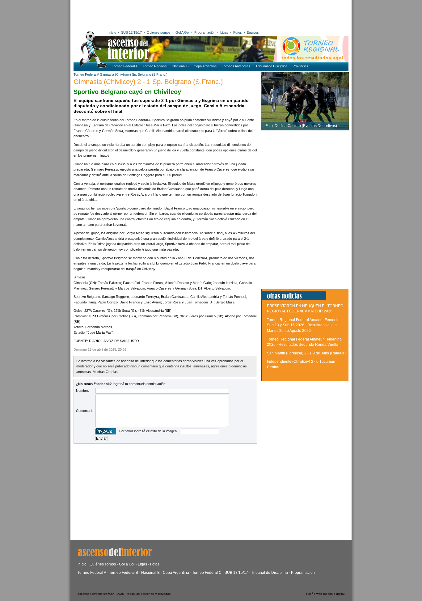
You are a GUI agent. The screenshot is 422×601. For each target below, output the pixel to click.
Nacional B (180, 66)
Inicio (112, 32)
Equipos (253, 32)
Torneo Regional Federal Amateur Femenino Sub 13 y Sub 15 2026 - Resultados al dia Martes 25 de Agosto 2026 (304, 325)
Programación (204, 32)
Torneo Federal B (123, 572)
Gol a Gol (127, 564)
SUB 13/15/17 (131, 32)
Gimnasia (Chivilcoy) (115, 74)
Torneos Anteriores (236, 66)
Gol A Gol (182, 32)
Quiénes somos (159, 32)
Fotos (237, 32)
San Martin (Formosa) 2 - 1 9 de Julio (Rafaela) (306, 353)
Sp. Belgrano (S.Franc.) (149, 74)
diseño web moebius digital (325, 593)
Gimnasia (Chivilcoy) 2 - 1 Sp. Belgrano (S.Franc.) (148, 82)
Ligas (224, 32)
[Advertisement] (164, 14)
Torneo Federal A (124, 66)
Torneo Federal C (207, 572)
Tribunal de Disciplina (271, 66)
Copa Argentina (205, 66)
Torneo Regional (155, 66)
